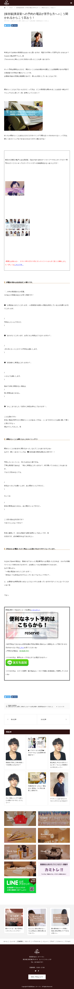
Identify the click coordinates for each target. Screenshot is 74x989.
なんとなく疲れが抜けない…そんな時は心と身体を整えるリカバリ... (37, 931)
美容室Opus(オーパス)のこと (42, 21)
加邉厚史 (14, 705)
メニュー (45, 941)
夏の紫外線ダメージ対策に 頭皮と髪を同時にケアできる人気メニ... (60, 931)
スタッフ (27, 941)
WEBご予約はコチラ (37, 977)
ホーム (6, 941)
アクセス (67, 941)
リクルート (59, 941)
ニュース (12, 941)
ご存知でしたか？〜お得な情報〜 (28, 21)
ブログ (52, 941)
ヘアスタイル (36, 941)
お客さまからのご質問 (16, 21)
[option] (14, 920)
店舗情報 (20, 941)
